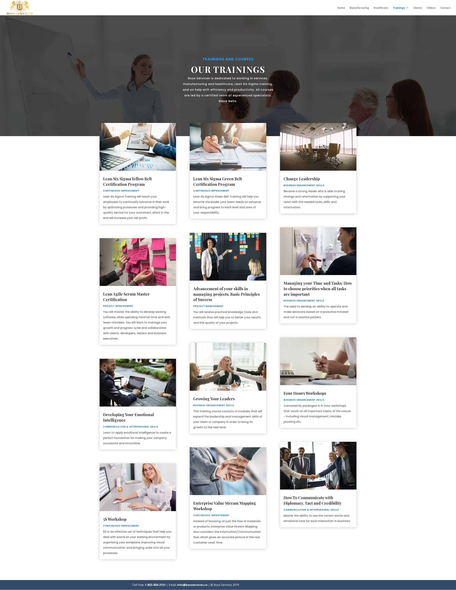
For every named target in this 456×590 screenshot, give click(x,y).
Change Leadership (302, 178)
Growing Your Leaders (214, 398)
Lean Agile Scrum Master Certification (126, 296)
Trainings (399, 7)
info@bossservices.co (192, 585)
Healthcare (381, 7)
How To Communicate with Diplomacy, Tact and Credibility (313, 500)
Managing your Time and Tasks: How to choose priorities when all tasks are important (318, 288)
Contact (445, 7)
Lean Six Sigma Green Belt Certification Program (217, 181)
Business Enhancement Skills (213, 405)
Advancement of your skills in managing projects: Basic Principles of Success (226, 294)
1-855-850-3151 (155, 585)
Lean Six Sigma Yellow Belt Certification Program (127, 181)
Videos (431, 7)
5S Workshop (114, 519)
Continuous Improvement (121, 190)
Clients (417, 7)
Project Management (118, 305)
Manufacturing (359, 7)
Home (341, 7)
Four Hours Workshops (305, 393)
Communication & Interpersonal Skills (130, 426)
